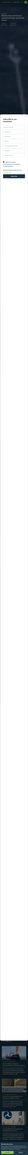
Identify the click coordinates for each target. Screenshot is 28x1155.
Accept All (7, 1152)
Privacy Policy (7, 172)
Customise (20, 1152)
